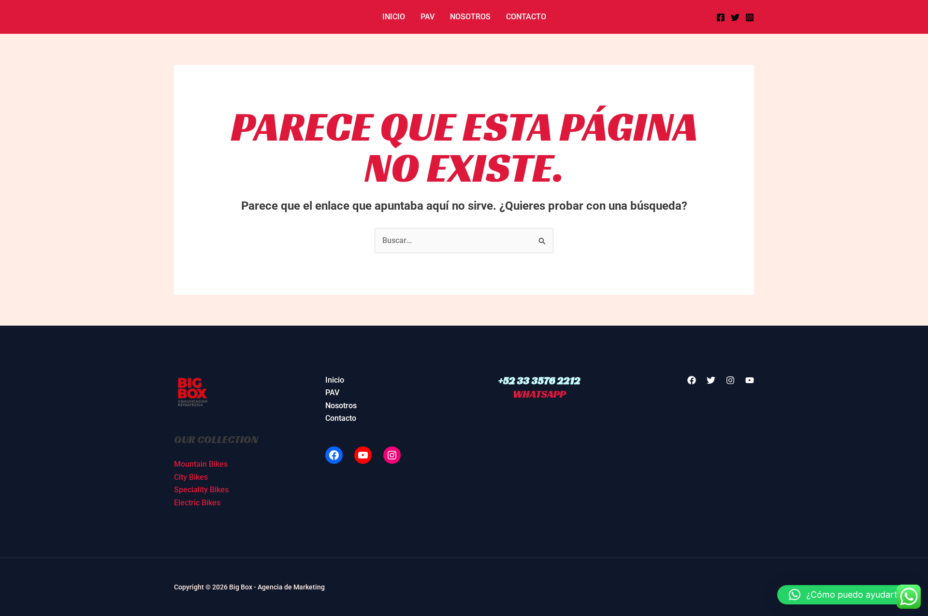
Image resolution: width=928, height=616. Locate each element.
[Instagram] (749, 17)
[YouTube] (363, 455)
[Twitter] (735, 17)
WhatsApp (539, 394)
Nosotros (470, 16)
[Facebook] (720, 17)
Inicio (393, 16)
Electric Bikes (197, 502)
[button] (847, 594)
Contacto (526, 16)
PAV (427, 16)
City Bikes (191, 477)
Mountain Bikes (201, 464)
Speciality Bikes (201, 489)
